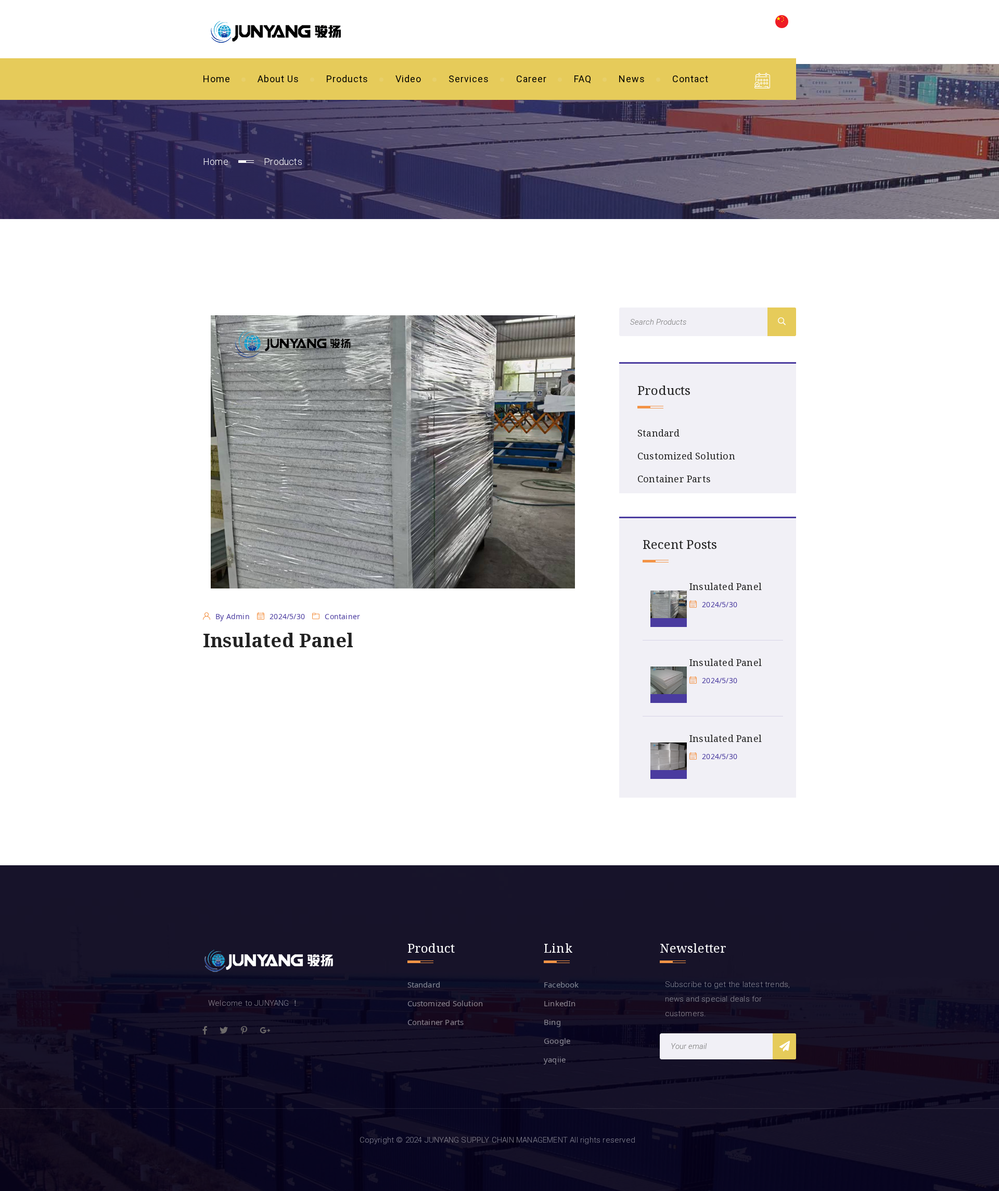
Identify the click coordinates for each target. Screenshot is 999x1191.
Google (557, 1040)
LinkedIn (560, 1003)
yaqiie (555, 1059)
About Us (278, 78)
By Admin (232, 616)
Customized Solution (686, 456)
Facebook (561, 984)
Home (216, 78)
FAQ (583, 78)
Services (469, 78)
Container (342, 616)
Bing (552, 1022)
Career (531, 78)
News (632, 78)
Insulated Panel (725, 586)
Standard (658, 433)
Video (408, 78)
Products (347, 78)
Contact (690, 78)
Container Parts (674, 478)
